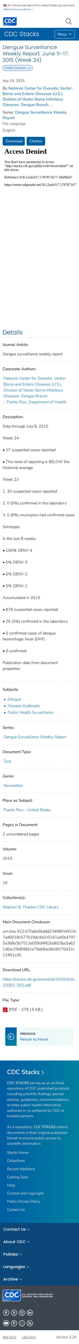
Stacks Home (18, 1152)
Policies (10, 1254)
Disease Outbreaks (24, 705)
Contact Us (16, 1209)
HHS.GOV (9, 1337)
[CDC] (10, 21)
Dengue (14, 699)
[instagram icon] (21, 1312)
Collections (16, 1160)
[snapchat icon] (21, 1323)
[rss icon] (29, 1323)
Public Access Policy (23, 1201)
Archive (10, 1279)
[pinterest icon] (14, 1323)
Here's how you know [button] (17, 9)
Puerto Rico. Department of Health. (37, 402)
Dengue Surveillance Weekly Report (35, 737)
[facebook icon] (6, 1312)
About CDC (14, 1241)
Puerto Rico (13, 809)
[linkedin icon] (29, 1312)
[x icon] (14, 1312)
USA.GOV (29, 1337)
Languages (14, 1266)
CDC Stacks (23, 1072)
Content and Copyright (25, 1193)
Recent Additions (21, 1168)
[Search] (69, 21)
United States (39, 809)
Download (14, 141)
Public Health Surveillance (30, 712)
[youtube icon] (6, 1323)
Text (7, 761)
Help (11, 1185)
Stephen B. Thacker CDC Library (31, 907)
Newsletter (13, 785)
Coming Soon (17, 1177)
